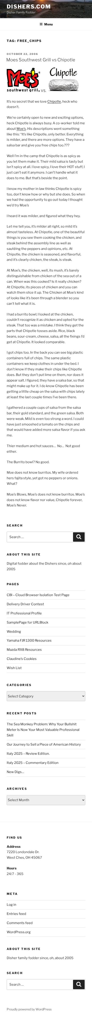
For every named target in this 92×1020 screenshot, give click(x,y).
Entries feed (16, 914)
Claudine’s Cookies (22, 659)
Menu (48, 24)
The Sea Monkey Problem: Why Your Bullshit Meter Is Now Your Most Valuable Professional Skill (43, 729)
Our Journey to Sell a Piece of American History (44, 744)
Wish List (14, 668)
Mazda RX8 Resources (24, 650)
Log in (11, 905)
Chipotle (54, 102)
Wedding (14, 632)
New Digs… (15, 772)
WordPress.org (19, 932)
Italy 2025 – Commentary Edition (33, 763)
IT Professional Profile (24, 613)
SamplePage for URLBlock (27, 622)
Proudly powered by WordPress (29, 1009)
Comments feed (20, 923)
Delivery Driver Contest (25, 604)
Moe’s (21, 129)
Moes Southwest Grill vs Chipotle (40, 59)
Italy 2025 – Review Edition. (28, 754)
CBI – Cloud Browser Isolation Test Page (38, 595)
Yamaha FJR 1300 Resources (29, 641)
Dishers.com (29, 6)
